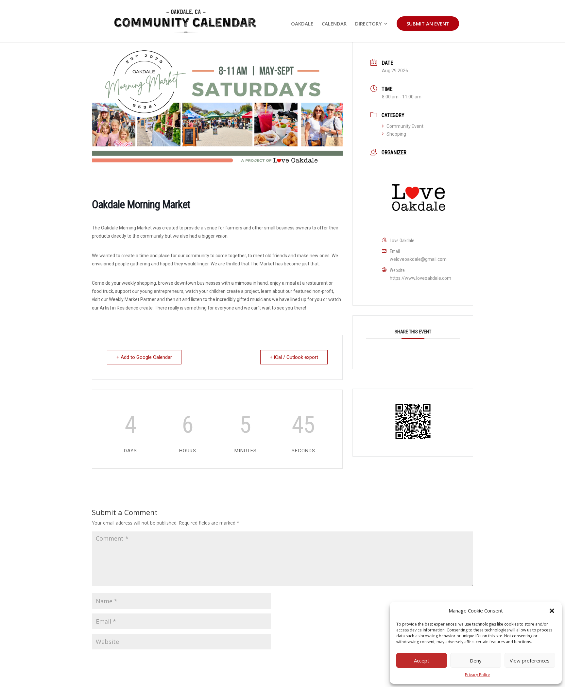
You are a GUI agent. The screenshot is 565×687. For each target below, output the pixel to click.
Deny (476, 660)
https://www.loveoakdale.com (420, 278)
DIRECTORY (368, 24)
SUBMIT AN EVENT (427, 23)
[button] (552, 611)
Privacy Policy (477, 675)
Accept (421, 660)
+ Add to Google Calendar (144, 357)
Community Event (404, 126)
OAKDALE (302, 24)
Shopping (396, 134)
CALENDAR (334, 24)
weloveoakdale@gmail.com (418, 259)
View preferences (530, 660)
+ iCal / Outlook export (294, 357)
